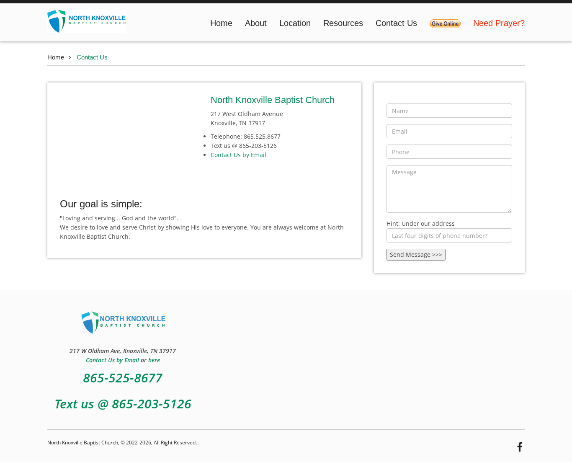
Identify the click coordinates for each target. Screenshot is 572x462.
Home (221, 23)
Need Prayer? (499, 23)
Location (295, 23)
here (154, 360)
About (256, 23)
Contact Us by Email (238, 155)
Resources (343, 23)
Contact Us (396, 23)
